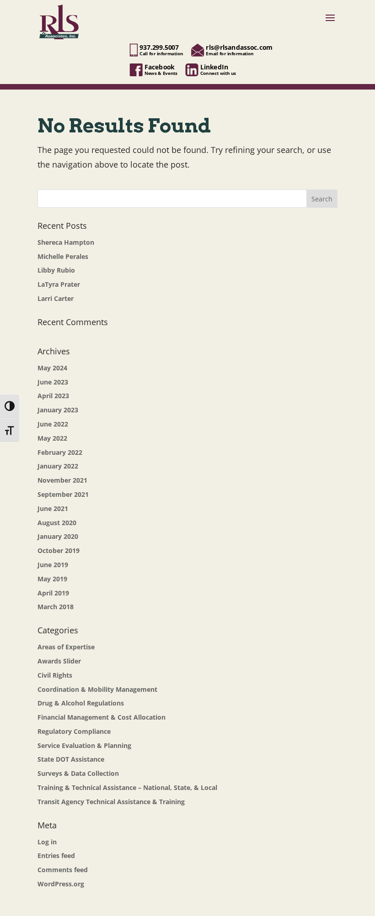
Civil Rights (55, 675)
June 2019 (53, 564)
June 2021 (53, 508)
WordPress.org (61, 883)
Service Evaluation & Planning (84, 745)
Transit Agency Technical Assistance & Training (111, 801)
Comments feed (63, 869)
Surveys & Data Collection (78, 773)
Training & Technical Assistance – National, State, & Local (127, 787)
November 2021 (62, 480)
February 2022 (60, 452)
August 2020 (57, 522)
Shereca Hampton (66, 242)
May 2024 (52, 367)
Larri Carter (56, 298)
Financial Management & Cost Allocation (102, 717)
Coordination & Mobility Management (97, 689)
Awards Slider (59, 661)
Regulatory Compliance (74, 731)
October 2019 (59, 550)
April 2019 (53, 593)
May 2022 (52, 438)
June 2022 (53, 424)
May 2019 (52, 578)
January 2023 (58, 409)
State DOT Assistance (71, 759)
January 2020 (58, 536)
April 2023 (53, 395)
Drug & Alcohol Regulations (81, 703)
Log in (47, 841)
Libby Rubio (56, 270)
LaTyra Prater (59, 284)
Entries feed (56, 855)
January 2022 (58, 466)
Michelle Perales (63, 256)
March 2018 (56, 606)
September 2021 (63, 494)
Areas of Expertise (66, 646)
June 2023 (53, 382)
